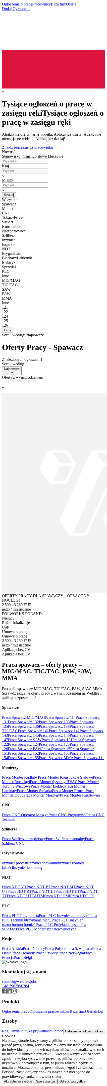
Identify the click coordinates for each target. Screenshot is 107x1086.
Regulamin (10, 1031)
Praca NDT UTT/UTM (25, 896)
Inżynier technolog (27, 867)
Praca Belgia (24, 957)
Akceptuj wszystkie (18, 1081)
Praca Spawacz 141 (33, 731)
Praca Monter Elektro (47, 786)
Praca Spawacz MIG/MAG (23, 717)
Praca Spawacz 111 (89, 758)
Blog (99, 1011)
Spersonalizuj (45, 1081)
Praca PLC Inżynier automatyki (63, 915)
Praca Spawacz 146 (54, 735)
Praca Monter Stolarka (34, 791)
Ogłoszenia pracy (15, 1011)
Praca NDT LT (43, 891)
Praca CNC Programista (67, 815)
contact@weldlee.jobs (19, 981)
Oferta (71, 4)
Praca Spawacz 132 (23, 722)
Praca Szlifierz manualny (65, 839)
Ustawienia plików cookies (84, 1031)
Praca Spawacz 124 (23, 744)
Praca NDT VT (14, 887)
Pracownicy (41, 4)
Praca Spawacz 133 (54, 722)
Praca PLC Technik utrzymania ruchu (49, 917)
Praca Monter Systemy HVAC (54, 782)
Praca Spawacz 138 (54, 726)
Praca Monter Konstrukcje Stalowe (65, 777)
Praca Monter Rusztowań (80, 795)
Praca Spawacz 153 (54, 753)
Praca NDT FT (82, 896)
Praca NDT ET (67, 891)
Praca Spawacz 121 (57, 740)
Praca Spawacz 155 (23, 758)
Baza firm (58, 4)
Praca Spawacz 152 (23, 753)
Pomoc (57, 1031)
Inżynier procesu (15, 863)
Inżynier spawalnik (43, 863)
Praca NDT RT (19, 891)
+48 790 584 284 (15, 986)
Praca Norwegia (71, 953)
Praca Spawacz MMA (56, 758)
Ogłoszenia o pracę (17, 4)
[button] (53, 176)
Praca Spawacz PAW (24, 749)
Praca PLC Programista (20, 915)
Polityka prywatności (35, 1031)
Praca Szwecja (47, 953)
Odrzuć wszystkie (72, 1081)
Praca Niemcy (34, 948)
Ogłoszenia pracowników (49, 1011)
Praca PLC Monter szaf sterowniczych (46, 929)
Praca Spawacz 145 (23, 735)
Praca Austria (12, 948)
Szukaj (9, 195)
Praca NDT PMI (57, 896)
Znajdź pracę (12, 147)
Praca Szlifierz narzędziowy (24, 839)
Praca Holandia (23, 953)
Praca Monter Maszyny (41, 795)
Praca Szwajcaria (78, 948)
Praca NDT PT (39, 887)
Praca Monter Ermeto (69, 791)
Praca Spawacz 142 (64, 731)
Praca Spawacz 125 (54, 744)
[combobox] (25, 171)
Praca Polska (55, 948)
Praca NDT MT (63, 887)
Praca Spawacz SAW (25, 740)
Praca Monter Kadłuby (20, 777)
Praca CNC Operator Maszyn (25, 815)
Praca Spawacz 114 (60, 717)
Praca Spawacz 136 (23, 726)
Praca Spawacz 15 (55, 749)
